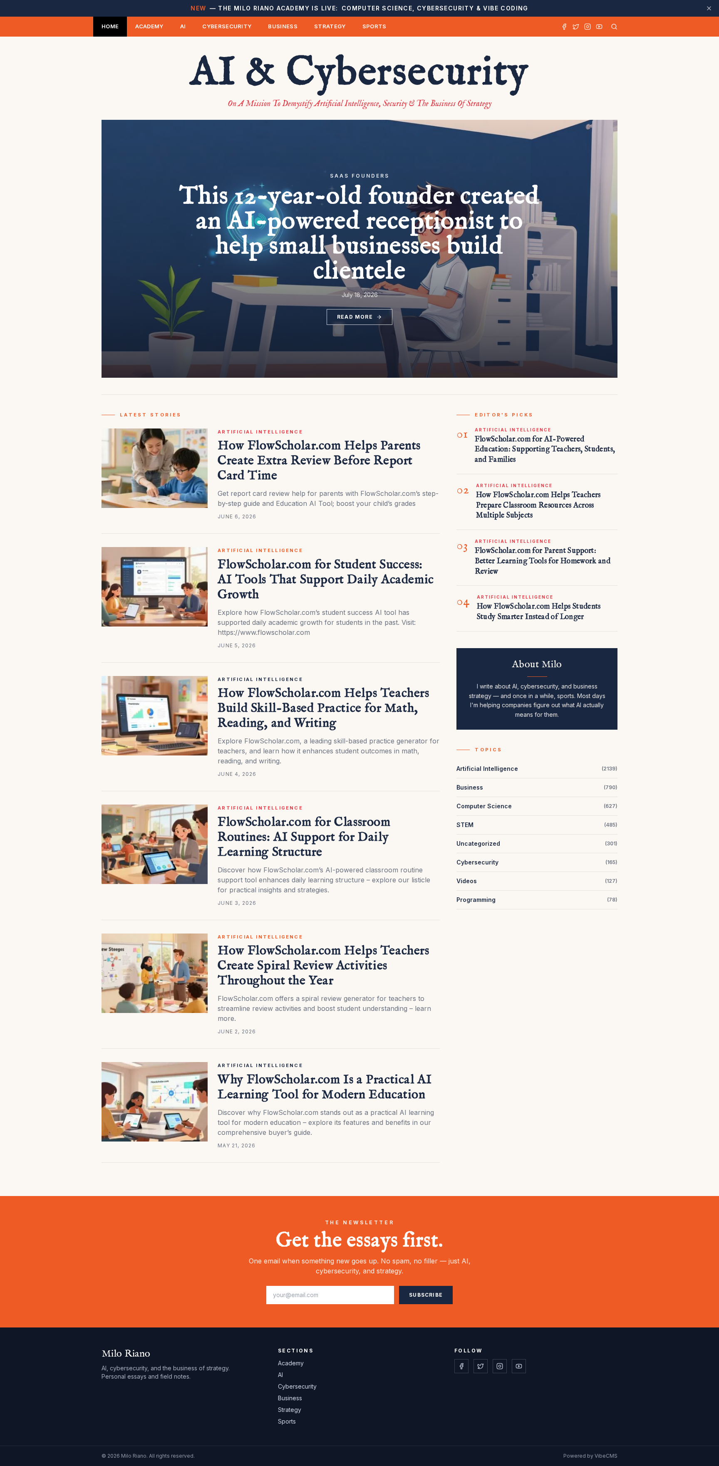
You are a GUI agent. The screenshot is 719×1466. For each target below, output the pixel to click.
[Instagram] (587, 26)
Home (110, 26)
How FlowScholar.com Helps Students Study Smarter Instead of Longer (539, 612)
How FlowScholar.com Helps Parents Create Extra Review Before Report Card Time (319, 461)
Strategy (330, 26)
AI (183, 26)
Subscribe (426, 1295)
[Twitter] (576, 26)
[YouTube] (599, 26)
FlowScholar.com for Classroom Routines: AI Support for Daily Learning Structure (304, 837)
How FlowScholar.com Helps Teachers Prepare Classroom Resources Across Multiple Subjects (538, 505)
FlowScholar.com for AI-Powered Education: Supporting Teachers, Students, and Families (545, 450)
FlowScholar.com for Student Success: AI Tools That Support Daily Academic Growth (326, 580)
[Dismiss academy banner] (709, 8)
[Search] (612, 26)
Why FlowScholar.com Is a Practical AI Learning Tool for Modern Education (324, 1087)
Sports (374, 26)
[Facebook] (564, 26)
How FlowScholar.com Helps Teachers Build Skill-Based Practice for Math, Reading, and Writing (323, 708)
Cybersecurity (226, 26)
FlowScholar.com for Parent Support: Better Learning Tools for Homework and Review (543, 561)
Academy (149, 26)
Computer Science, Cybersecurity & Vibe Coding (359, 8)
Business (283, 26)
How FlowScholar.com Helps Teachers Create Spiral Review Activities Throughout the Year (323, 966)
